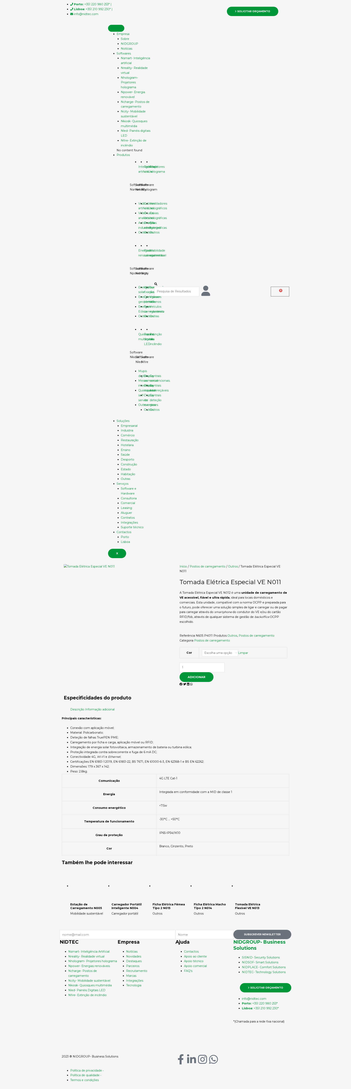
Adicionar (196, 677)
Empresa (123, 34)
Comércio (128, 435)
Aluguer (126, 513)
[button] (175, 284)
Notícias (126, 48)
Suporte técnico (132, 527)
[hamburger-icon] (116, 28)
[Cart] (280, 291)
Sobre (125, 39)
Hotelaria (127, 445)
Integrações (129, 522)
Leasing (126, 508)
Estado (126, 469)
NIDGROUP (129, 44)
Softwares (124, 53)
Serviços (122, 484)
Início (183, 566)
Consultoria (129, 498)
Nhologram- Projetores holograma (129, 82)
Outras (125, 479)
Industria (127, 430)
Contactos (124, 532)
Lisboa (125, 542)
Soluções (123, 421)
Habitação (128, 474)
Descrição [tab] (77, 709)
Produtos (123, 155)
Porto (125, 537)
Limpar (243, 653)
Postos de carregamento (207, 566)
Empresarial (129, 426)
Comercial (128, 503)
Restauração (130, 440)
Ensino (125, 450)
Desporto (127, 459)
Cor (189, 652)
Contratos (128, 517)
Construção (129, 464)
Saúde (125, 454)
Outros (233, 566)
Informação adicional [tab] (100, 709)
